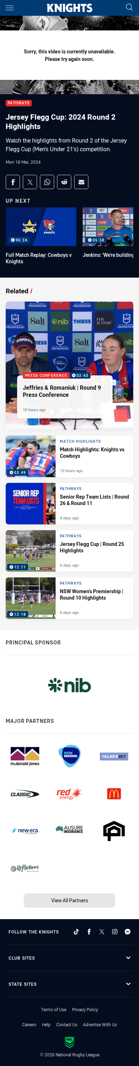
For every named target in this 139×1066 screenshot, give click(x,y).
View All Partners (69, 900)
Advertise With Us (100, 1024)
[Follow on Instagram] (115, 931)
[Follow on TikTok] (76, 931)
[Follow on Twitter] (102, 931)
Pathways (19, 103)
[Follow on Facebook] (89, 931)
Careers (29, 1024)
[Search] (129, 7)
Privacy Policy (85, 1009)
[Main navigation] (10, 8)
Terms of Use (53, 1009)
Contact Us (66, 1024)
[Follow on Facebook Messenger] (127, 931)
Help (46, 1024)
